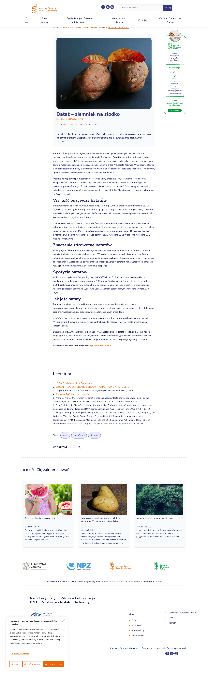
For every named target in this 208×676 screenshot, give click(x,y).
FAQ (171, 617)
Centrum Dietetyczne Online (182, 612)
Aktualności (137, 625)
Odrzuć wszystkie (32, 664)
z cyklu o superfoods (99, 345)
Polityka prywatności (20, 653)
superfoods (79, 435)
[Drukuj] (79, 447)
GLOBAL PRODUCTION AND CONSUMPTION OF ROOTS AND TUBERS (92, 386)
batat (65, 435)
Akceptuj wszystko (53, 664)
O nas (134, 620)
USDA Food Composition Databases (73, 383)
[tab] (104, 365)
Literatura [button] (62, 374)
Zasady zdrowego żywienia (94, 27)
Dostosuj (15, 664)
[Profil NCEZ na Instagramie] (112, 7)
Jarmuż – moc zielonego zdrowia (154, 518)
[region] (37, 643)
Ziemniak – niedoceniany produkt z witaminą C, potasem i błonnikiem (100, 519)
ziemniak (94, 435)
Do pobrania (138, 635)
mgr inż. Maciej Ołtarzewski (69, 118)
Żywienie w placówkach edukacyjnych (79, 20)
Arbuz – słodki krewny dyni (40, 518)
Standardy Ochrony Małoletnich (124, 648)
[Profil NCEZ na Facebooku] (103, 7)
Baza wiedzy (138, 630)
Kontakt (172, 622)
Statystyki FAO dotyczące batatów (72, 394)
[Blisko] (63, 620)
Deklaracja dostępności (153, 648)
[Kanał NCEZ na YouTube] (108, 7)
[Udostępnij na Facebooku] (73, 447)
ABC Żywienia (75, 27)
